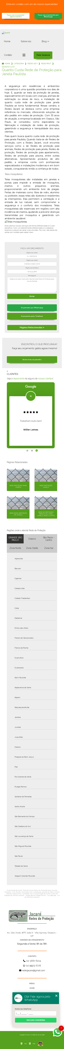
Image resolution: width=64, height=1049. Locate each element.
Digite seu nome (32, 252)
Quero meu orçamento (32, 359)
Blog (44, 41)
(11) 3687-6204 (33, 961)
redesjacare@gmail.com (33, 970)
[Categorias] (23, 55)
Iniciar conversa (36, 1020)
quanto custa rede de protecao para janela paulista (8, 67)
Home (7, 41)
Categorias (19, 63)
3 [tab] (36, 450)
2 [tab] (32, 450)
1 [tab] (27, 450)
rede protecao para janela (46, 63)
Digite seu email (32, 260)
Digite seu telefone (32, 268)
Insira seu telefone (23, 1009)
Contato (8, 55)
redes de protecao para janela (32, 63)
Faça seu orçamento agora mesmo (16, 16)
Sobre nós (26, 41)
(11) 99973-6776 (33, 965)
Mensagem (32, 275)
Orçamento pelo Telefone (32, 316)
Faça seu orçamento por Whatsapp (48, 16)
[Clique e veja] (32, 916)
